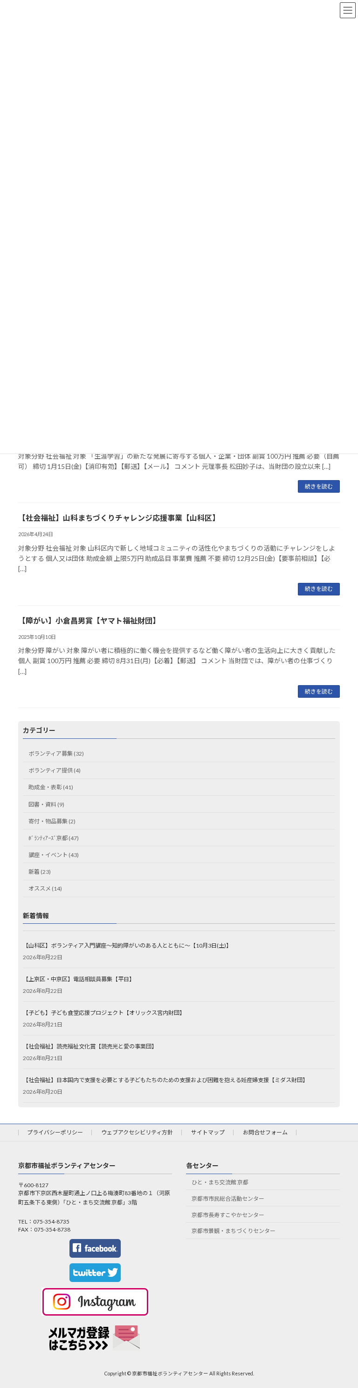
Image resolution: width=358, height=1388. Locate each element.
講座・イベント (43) (53, 854)
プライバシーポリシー (55, 1132)
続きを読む (319, 486)
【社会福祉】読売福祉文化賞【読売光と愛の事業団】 (90, 1046)
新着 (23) (39, 871)
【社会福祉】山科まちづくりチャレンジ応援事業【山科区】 (119, 517)
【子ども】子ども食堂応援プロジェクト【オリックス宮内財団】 (104, 1012)
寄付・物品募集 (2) (52, 821)
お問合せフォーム (265, 1132)
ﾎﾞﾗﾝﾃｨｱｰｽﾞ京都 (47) (53, 838)
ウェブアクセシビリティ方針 (137, 1132)
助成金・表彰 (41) (50, 787)
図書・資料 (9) (46, 804)
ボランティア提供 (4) (54, 770)
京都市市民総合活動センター (228, 1198)
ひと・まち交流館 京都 (220, 1182)
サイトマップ (208, 1132)
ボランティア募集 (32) (56, 753)
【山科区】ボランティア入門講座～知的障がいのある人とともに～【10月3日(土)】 (127, 945)
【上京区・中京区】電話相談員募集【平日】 (79, 979)
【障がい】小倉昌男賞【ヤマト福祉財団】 (89, 620)
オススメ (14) (45, 888)
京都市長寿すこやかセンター (228, 1214)
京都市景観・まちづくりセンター (233, 1231)
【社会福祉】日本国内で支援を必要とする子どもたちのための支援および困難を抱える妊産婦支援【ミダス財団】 (165, 1079)
